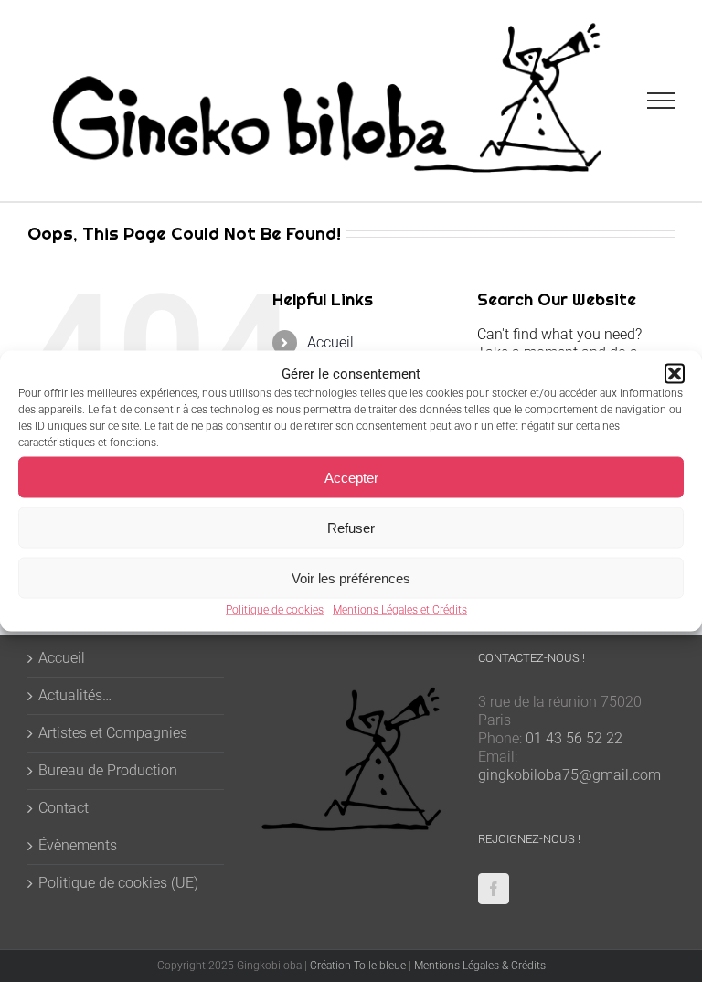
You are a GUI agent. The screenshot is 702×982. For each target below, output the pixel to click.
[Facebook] (493, 888)
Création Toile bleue (358, 965)
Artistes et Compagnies (112, 733)
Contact (63, 808)
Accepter (351, 477)
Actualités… (75, 695)
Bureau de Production (107, 770)
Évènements (77, 845)
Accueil (330, 342)
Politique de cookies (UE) (118, 882)
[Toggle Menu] (661, 100)
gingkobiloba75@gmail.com (569, 775)
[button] (674, 374)
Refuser (351, 527)
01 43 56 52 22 (574, 738)
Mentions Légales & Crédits (480, 965)
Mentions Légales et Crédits (400, 609)
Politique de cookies (275, 609)
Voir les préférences (351, 577)
